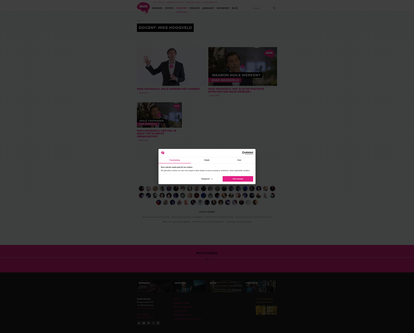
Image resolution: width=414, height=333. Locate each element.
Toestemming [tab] (174, 160)
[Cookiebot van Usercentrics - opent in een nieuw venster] (243, 153)
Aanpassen (205, 179)
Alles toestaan (238, 179)
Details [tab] (207, 160)
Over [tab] (239, 160)
